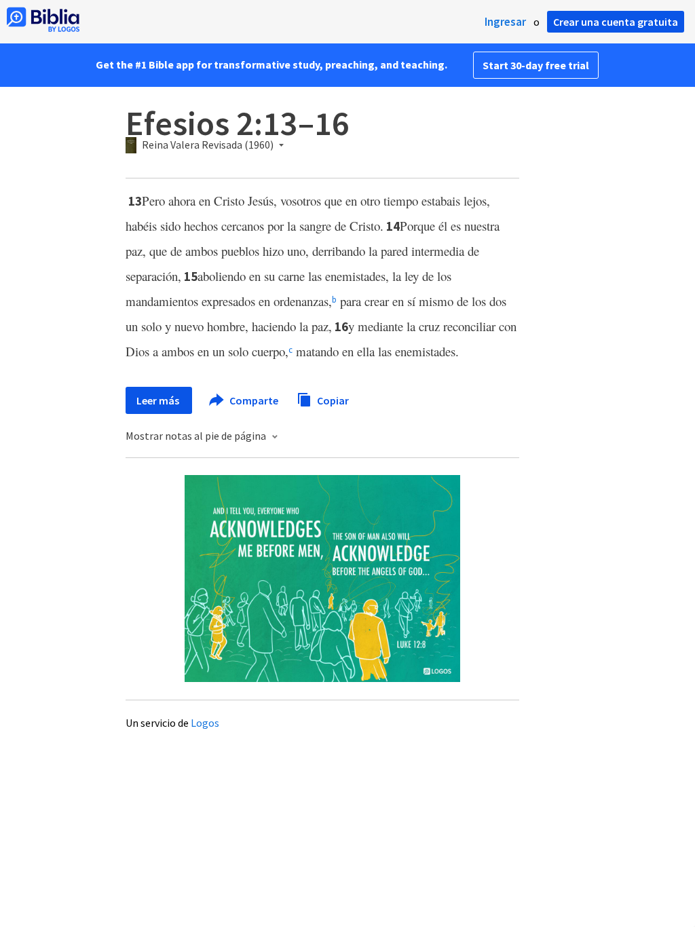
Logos (205, 723)
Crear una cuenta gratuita (615, 22)
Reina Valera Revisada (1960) (208, 145)
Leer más (158, 400)
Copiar (332, 400)
